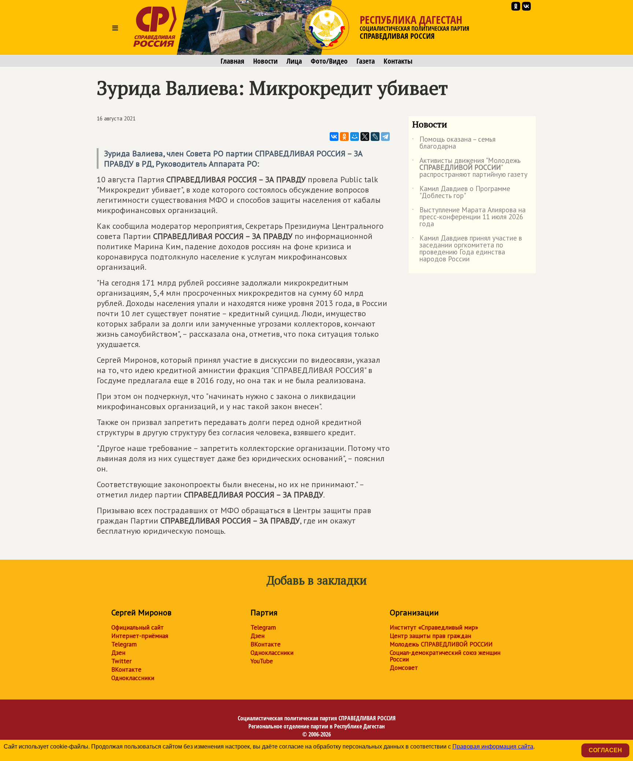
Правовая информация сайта (492, 746)
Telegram (124, 644)
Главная (232, 61)
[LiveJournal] (375, 136)
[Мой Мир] (354, 136)
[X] (364, 136)
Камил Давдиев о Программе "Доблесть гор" (461, 192)
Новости (265, 61)
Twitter (121, 661)
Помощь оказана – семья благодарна (454, 143)
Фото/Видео (329, 61)
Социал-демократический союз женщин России (445, 656)
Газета (365, 61)
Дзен (118, 652)
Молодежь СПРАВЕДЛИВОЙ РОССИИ (441, 644)
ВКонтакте (126, 669)
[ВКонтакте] (334, 136)
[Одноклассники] (344, 136)
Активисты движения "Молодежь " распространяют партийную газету (470, 168)
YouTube (262, 661)
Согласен (605, 750)
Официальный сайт (137, 627)
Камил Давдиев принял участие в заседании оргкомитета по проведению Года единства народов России (467, 249)
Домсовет (404, 667)
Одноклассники (132, 678)
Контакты (398, 61)
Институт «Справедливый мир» (434, 627)
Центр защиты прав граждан (430, 636)
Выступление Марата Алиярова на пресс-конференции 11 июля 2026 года (469, 217)
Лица (294, 61)
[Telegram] (385, 136)
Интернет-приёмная (139, 636)
